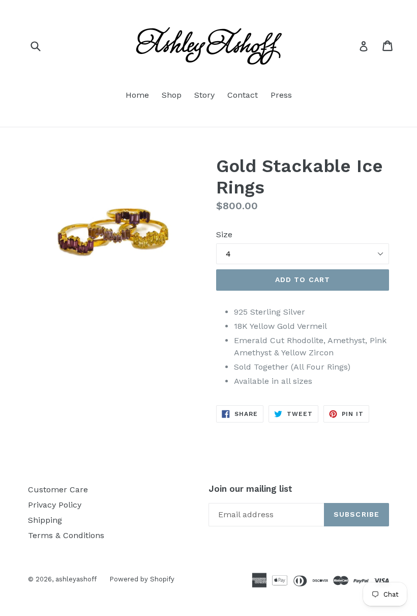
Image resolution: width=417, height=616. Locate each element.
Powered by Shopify (141, 579)
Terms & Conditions (66, 535)
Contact (242, 95)
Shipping (45, 520)
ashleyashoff (76, 579)
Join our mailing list (250, 489)
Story (204, 95)
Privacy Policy (54, 505)
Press (281, 95)
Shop (172, 95)
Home (137, 95)
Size (224, 234)
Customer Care (58, 489)
